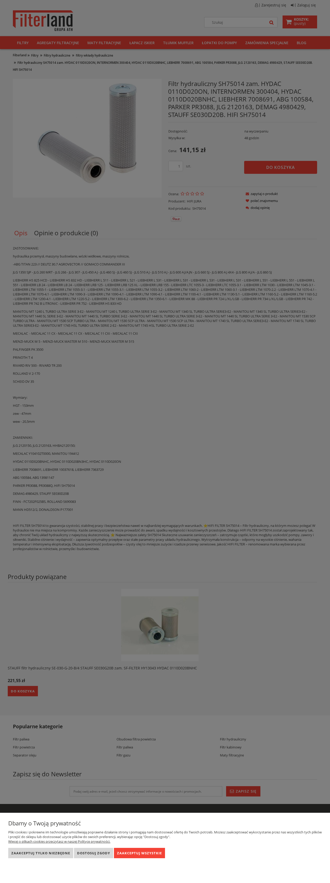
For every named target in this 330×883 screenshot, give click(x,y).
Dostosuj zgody (93, 853)
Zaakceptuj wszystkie (139, 853)
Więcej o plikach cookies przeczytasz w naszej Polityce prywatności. (59, 841)
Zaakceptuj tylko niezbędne (40, 853)
